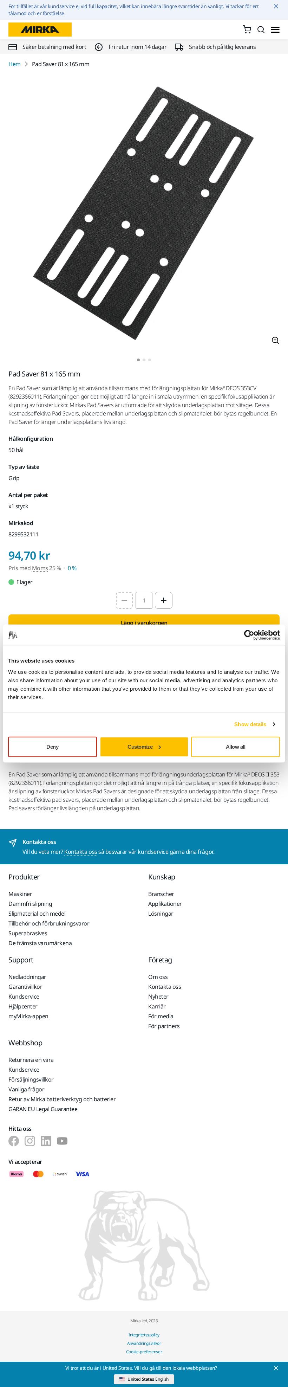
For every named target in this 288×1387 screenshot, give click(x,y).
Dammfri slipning (30, 904)
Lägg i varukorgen (144, 623)
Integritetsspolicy (144, 1335)
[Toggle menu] (275, 30)
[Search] (261, 29)
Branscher (161, 894)
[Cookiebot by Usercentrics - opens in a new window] (249, 635)
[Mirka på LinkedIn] (46, 1141)
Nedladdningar (27, 977)
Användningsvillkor (144, 1343)
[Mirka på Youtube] (62, 1141)
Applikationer (165, 904)
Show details (250, 724)
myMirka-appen (28, 1016)
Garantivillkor (25, 987)
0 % (72, 568)
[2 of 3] (144, 360)
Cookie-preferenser (144, 1352)
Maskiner (20, 894)
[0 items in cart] (247, 29)
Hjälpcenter (23, 1006)
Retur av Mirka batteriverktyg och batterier (62, 1099)
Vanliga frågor (26, 1089)
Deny (52, 746)
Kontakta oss (80, 852)
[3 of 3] (149, 360)
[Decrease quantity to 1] (124, 600)
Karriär (157, 1006)
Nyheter (158, 996)
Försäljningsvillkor (31, 1079)
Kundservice (23, 996)
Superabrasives (27, 933)
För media (161, 1016)
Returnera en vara (31, 1060)
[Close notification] (276, 6)
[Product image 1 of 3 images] (144, 213)
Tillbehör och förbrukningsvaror (48, 923)
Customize (139, 746)
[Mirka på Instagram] (30, 1141)
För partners (163, 1026)
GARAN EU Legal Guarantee (42, 1109)
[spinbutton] (144, 600)
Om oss (158, 977)
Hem (14, 64)
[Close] (276, 1368)
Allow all (236, 746)
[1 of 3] (138, 360)
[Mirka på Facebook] (13, 1141)
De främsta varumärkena (40, 943)
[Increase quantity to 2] (163, 600)
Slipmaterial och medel (36, 913)
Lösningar (161, 913)
